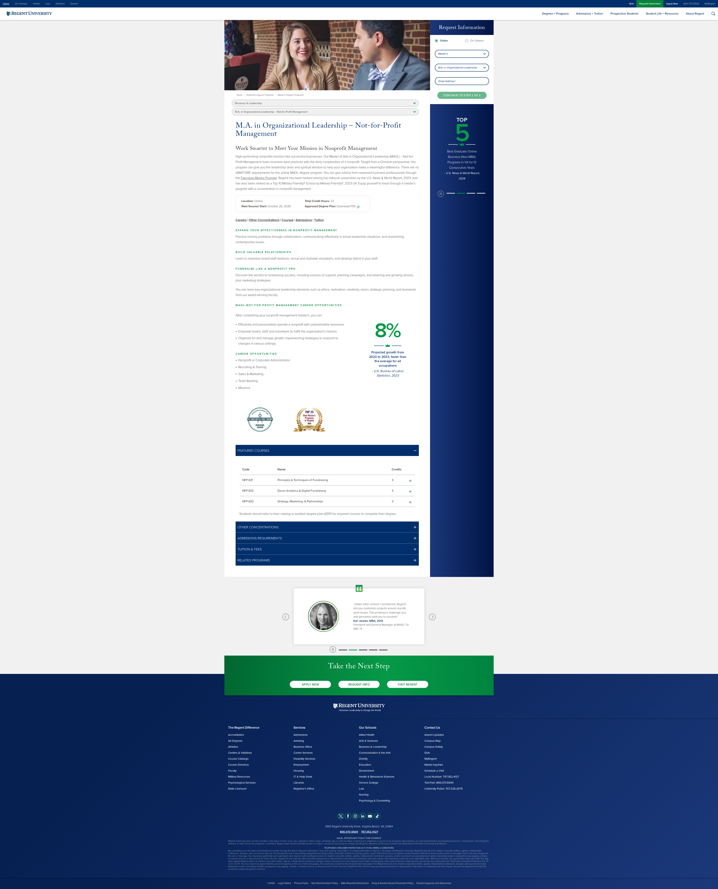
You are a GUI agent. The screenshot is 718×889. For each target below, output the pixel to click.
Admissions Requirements (259, 538)
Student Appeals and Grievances (433, 883)
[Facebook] (348, 816)
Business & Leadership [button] (248, 103)
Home (6, 3)
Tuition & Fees (249, 549)
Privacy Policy (301, 883)
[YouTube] (370, 816)
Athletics (60, 3)
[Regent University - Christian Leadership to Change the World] (359, 707)
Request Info (359, 684)
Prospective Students (624, 14)
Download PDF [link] (346, 206)
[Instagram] (355, 816)
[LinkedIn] (362, 816)
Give (631, 3)
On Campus (21, 3)
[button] (327, 450)
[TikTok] (377, 816)
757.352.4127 (369, 831)
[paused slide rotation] (441, 172)
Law (47, 3)
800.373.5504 (691, 3)
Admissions (304, 220)
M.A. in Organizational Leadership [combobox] (457, 67)
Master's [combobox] (443, 53)
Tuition (319, 220)
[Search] (713, 13)
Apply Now (672, 3)
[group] (462, 138)
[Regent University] (29, 13)
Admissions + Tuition (589, 14)
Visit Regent (408, 684)
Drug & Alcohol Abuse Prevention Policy (392, 883)
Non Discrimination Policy (324, 883)
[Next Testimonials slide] (432, 617)
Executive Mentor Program (259, 178)
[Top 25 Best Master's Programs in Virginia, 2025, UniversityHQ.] (309, 419)
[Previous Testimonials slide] (285, 617)
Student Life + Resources (662, 14)
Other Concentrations (264, 220)
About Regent (695, 14)
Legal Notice (284, 883)
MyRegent (710, 3)
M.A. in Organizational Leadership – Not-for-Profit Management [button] (271, 111)
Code (245, 469)
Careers (241, 220)
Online (36, 3)
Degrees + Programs (555, 14)
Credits (396, 469)
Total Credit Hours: (317, 201)
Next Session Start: (254, 206)
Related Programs (253, 560)
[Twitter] (340, 816)
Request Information (650, 3)
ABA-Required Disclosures (355, 883)
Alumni (74, 3)
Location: (247, 201)
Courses (287, 220)
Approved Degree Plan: (320, 206)
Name (281, 469)
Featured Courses (253, 450)
